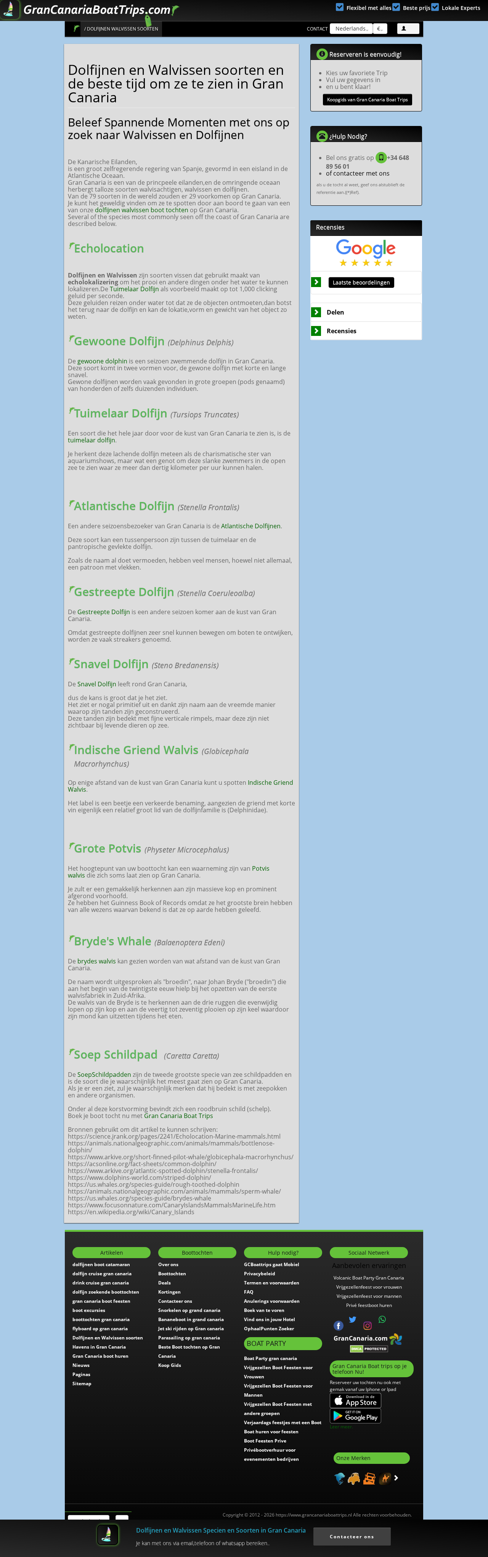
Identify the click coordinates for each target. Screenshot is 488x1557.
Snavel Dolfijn (96, 684)
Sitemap (82, 1383)
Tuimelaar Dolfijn (134, 289)
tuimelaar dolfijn (91, 440)
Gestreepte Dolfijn (103, 612)
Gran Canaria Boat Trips (178, 1116)
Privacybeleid (259, 1273)
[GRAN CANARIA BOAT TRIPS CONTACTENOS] (382, 1319)
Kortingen (169, 1292)
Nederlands (350, 28)
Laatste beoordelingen (361, 282)
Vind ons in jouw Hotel (269, 1319)
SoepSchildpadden (104, 1074)
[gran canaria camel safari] (384, 1478)
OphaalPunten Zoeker (269, 1328)
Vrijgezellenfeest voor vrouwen (369, 1287)
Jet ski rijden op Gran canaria (191, 1328)
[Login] (408, 28)
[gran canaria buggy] (353, 1478)
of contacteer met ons (358, 173)
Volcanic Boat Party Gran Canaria (369, 1278)
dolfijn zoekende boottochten (105, 1292)
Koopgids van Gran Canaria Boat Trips (367, 99)
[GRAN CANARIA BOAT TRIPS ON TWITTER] (352, 1319)
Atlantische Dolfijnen (251, 526)
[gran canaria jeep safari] (368, 1478)
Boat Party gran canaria (270, 1358)
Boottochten (172, 1273)
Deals (164, 1282)
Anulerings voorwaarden (272, 1301)
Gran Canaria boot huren (100, 1356)
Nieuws (81, 1365)
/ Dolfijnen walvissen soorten (121, 29)
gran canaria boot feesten (101, 1301)
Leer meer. (341, 1426)
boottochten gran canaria (101, 1319)
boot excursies (88, 1310)
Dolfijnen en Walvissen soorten (107, 1337)
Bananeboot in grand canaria (191, 1319)
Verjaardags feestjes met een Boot (282, 1422)
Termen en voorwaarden (271, 1282)
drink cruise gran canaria (100, 1282)
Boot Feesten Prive (265, 1441)
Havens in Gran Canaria (99, 1347)
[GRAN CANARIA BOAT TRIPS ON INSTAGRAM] (367, 1325)
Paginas (81, 1374)
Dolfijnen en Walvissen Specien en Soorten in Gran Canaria (221, 1530)
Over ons (168, 1264)
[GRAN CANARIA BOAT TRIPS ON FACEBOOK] (339, 1325)
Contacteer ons (175, 1301)
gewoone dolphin (102, 361)
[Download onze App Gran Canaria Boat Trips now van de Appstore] (355, 1400)
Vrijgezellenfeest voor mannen (369, 1296)
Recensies (341, 331)
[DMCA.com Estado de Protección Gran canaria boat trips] (369, 1348)
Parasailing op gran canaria (189, 1337)
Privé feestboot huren (369, 1305)
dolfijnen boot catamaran (101, 1264)
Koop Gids (169, 1365)
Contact (317, 29)
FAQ (249, 1292)
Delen (335, 312)
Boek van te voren (264, 1310)
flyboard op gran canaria (100, 1328)
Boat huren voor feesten (271, 1431)
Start (76, 28)
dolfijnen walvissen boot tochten (141, 210)
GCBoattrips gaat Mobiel (271, 1264)
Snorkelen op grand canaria (189, 1310)
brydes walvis (96, 961)
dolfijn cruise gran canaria (102, 1273)
